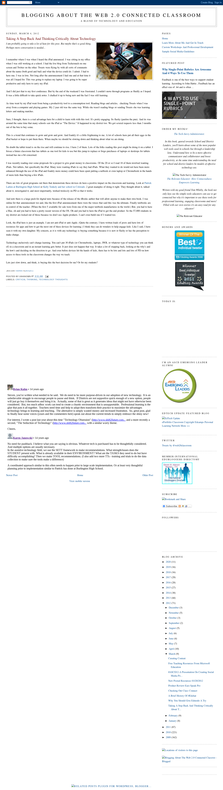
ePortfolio (167, 422)
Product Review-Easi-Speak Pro (184, 685)
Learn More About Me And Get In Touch (182, 42)
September (174, 623)
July (171, 633)
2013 (168, 597)
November (174, 612)
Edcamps (199, 422)
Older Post (148, 475)
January (173, 720)
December (174, 607)
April (172, 648)
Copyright (189, 422)
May (171, 643)
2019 (168, 567)
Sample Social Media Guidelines (178, 51)
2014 (168, 592)
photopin (28, 271)
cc (32, 271)
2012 (168, 603)
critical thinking (26, 279)
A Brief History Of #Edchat (182, 695)
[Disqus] (79, 333)
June (171, 638)
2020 (168, 561)
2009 (168, 737)
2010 (168, 732)
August (173, 628)
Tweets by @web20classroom (176, 445)
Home (80, 475)
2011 (168, 727)
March (172, 653)
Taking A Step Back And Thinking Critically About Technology (51, 38)
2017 (168, 577)
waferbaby (19, 271)
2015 (168, 587)
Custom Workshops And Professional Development (187, 47)
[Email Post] (46, 276)
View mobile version (79, 481)
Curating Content (177, 658)
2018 (168, 572)
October (173, 617)
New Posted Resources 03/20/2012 (185, 680)
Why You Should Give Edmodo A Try (187, 700)
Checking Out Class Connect (182, 690)
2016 (168, 582)
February (173, 715)
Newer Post (12, 475)
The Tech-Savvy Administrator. (189, 133)
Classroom (177, 422)
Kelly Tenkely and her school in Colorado (64, 186)
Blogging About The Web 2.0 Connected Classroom (111, 15)
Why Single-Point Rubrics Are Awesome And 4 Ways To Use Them (186, 71)
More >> (185, 425)
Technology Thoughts (53, 279)
